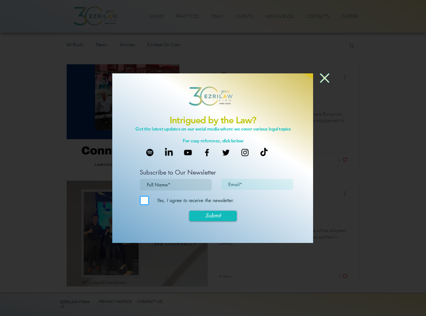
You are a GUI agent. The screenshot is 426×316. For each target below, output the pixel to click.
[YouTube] (188, 152)
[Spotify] (150, 152)
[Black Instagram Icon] (245, 152)
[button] (324, 78)
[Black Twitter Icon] (226, 152)
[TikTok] (264, 152)
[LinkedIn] (169, 152)
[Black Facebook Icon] (207, 152)
